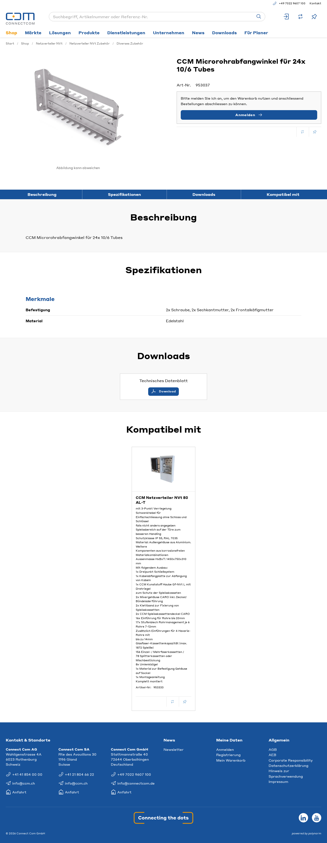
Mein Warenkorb (230, 760)
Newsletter (174, 749)
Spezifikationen (124, 194)
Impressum (278, 781)
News (198, 32)
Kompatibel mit (283, 194)
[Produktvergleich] (300, 16)
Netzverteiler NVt (49, 43)
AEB (272, 754)
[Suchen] (258, 16)
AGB (273, 749)
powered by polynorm (306, 833)
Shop (11, 32)
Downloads (224, 32)
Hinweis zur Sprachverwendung (286, 773)
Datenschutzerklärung (288, 765)
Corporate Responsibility (291, 760)
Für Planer (256, 32)
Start (10, 43)
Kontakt (315, 3)
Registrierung (228, 754)
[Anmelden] (286, 16)
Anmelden (225, 749)
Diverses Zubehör (130, 43)
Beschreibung (42, 194)
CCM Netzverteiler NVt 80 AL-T (162, 500)
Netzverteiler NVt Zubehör (89, 43)
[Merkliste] (314, 16)
